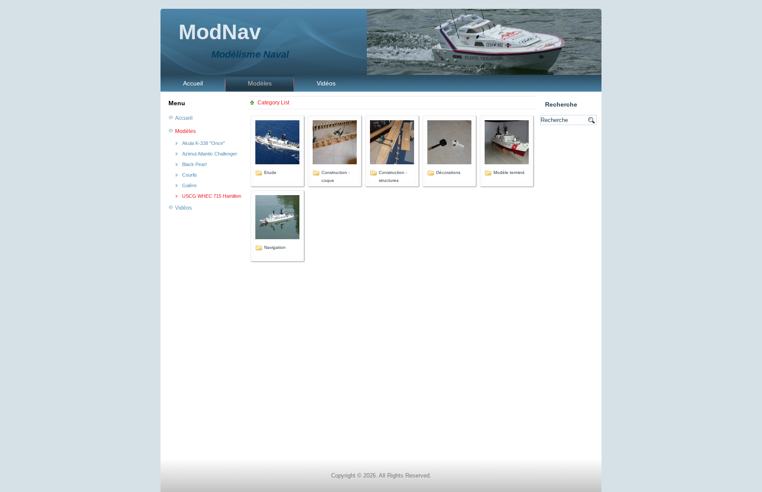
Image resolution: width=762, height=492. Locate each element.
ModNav (220, 32)
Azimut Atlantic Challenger (209, 153)
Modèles (260, 83)
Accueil (193, 83)
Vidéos (326, 83)
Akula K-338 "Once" (203, 143)
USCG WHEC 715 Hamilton (211, 196)
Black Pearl (194, 164)
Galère (189, 185)
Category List (273, 103)
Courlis (189, 175)
